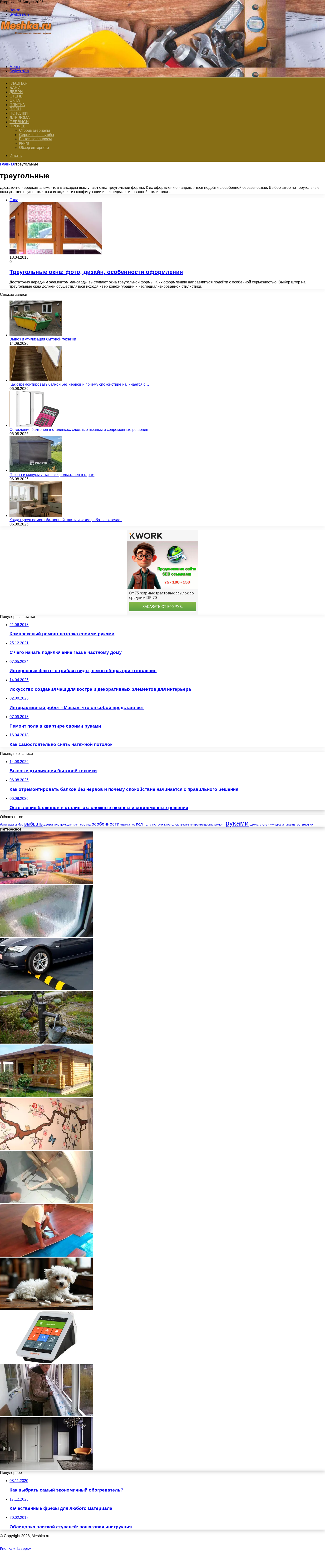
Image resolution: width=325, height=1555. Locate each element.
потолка (158, 824)
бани (3, 824)
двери (48, 824)
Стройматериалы (34, 130)
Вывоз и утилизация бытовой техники (43, 339)
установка (304, 824)
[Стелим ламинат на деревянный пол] (46, 1255)
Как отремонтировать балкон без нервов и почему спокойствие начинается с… (79, 384)
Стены (16, 96)
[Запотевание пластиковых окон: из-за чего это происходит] (46, 936)
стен (265, 824)
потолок (172, 824)
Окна (15, 100)
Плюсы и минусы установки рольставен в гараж (52, 475)
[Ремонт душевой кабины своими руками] (46, 1202)
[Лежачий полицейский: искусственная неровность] (46, 989)
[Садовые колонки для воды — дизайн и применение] (46, 1042)
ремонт (219, 824)
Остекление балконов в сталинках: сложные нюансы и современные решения (79, 430)
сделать (255, 824)
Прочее (18, 126)
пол (139, 824)
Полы (15, 109)
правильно (186, 824)
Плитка (17, 105)
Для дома (20, 118)
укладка (275, 824)
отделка (125, 824)
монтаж (78, 824)
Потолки (19, 113)
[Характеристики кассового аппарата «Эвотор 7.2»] (46, 1362)
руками (237, 823)
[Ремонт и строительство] (27, 59)
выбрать (33, 823)
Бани (15, 88)
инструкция (63, 824)
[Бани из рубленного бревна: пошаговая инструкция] (46, 1095)
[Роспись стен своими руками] (46, 1149)
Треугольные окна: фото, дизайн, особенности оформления (96, 272)
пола (147, 824)
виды (11, 824)
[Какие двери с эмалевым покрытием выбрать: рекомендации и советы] (46, 1468)
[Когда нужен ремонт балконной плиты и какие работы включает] (36, 516)
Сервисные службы (36, 135)
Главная (7, 164)
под (133, 824)
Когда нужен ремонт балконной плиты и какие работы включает (66, 520)
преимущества (203, 824)
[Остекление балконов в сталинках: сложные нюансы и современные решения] (36, 425)
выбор (19, 824)
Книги (24, 143)
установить (288, 824)
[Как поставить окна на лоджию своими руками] (46, 1415)
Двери (16, 92)
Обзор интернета (34, 148)
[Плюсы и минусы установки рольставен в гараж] (36, 470)
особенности (105, 823)
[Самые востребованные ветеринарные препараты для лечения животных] (46, 1309)
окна (87, 824)
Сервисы (19, 122)
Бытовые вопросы (35, 139)
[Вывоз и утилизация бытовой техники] (36, 335)
